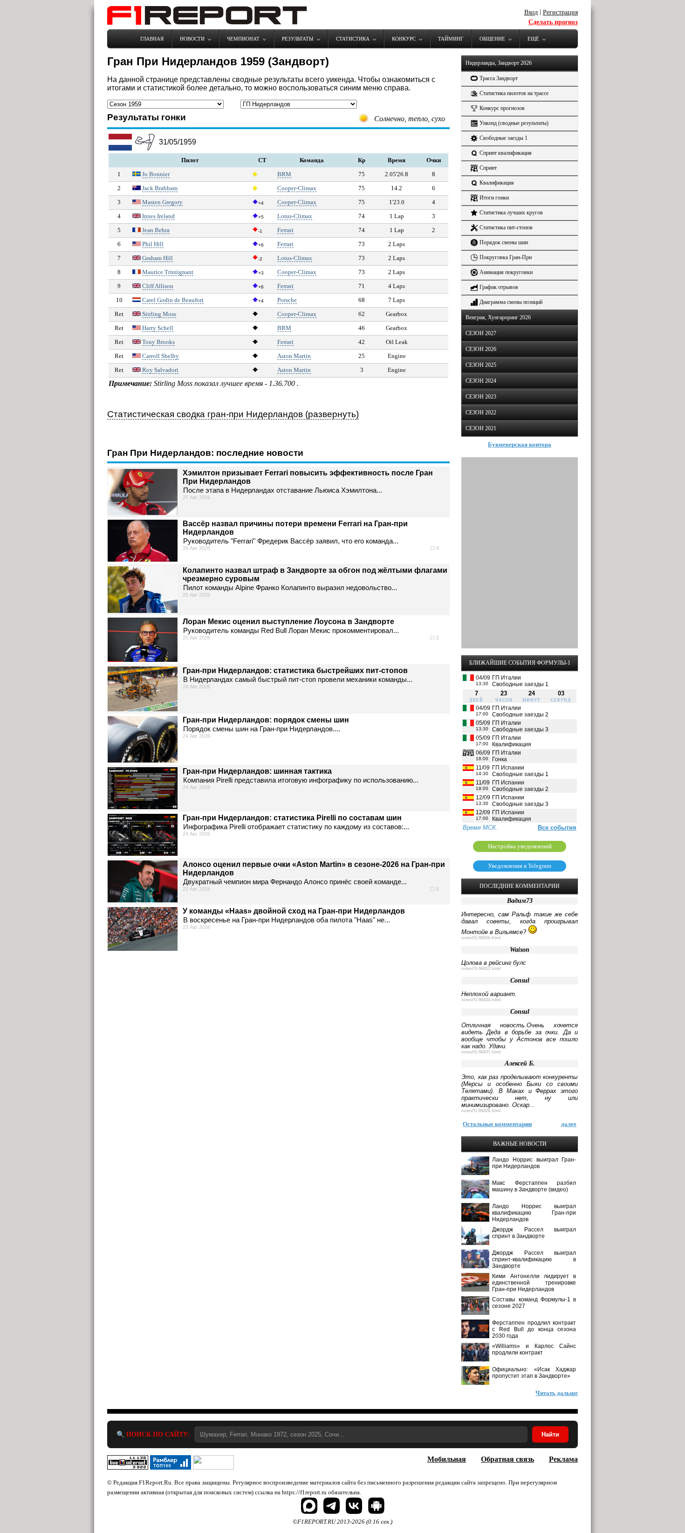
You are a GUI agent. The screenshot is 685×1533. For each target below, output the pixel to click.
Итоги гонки (494, 197)
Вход (531, 12)
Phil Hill (153, 244)
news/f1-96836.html (481, 937)
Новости (192, 38)
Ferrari (285, 230)
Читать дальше (556, 1392)
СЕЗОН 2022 (481, 412)
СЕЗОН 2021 (481, 428)
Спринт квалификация (506, 153)
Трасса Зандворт (499, 78)
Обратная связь (507, 1459)
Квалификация (497, 182)
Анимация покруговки (506, 272)
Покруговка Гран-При (506, 257)
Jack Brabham (160, 188)
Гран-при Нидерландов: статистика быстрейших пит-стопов (295, 670)
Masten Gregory (162, 202)
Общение (492, 38)
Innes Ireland (158, 216)
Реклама (563, 1459)
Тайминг (450, 38)
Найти (550, 1434)
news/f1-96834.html (481, 999)
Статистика (353, 38)
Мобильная (446, 1459)
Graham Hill (157, 257)
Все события (557, 827)
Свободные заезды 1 (503, 138)
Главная (152, 38)
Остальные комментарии (497, 1124)
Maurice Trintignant (167, 271)
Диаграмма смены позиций (511, 302)
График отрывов (499, 287)
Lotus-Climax (294, 216)
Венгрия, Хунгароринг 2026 (498, 317)
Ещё (533, 38)
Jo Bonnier (156, 174)
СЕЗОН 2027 (481, 333)
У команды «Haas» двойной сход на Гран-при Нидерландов (294, 911)
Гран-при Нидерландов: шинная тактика (257, 771)
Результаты (298, 38)
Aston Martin (294, 355)
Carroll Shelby (160, 355)
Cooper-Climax (296, 188)
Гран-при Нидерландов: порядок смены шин (266, 720)
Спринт (488, 168)
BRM (284, 174)
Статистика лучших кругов (511, 212)
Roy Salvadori (160, 369)
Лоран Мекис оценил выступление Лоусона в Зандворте (288, 622)
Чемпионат (243, 38)
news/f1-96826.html (481, 1110)
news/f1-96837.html (481, 1052)
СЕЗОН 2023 (481, 396)
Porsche (287, 299)
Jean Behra (156, 230)
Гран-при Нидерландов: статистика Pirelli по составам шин (292, 818)
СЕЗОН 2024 (481, 381)
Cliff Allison (157, 285)
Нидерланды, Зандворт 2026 (499, 63)
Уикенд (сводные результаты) (514, 123)
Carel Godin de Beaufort (173, 299)
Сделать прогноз (553, 22)
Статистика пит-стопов (506, 227)
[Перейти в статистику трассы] (145, 148)
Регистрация (560, 12)
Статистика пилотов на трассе (514, 93)
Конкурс (404, 38)
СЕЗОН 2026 (481, 349)
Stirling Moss (159, 313)
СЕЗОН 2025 (481, 365)
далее (568, 1124)
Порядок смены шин (504, 242)
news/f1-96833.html (481, 968)
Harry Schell (157, 327)
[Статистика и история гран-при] (120, 148)
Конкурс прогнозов (502, 108)
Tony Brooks (158, 341)
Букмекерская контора (519, 444)
